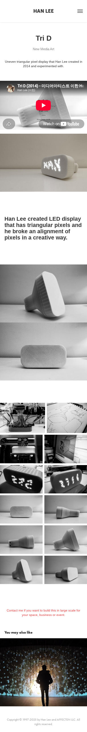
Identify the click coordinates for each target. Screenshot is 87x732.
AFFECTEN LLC (66, 720)
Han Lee (43, 11)
